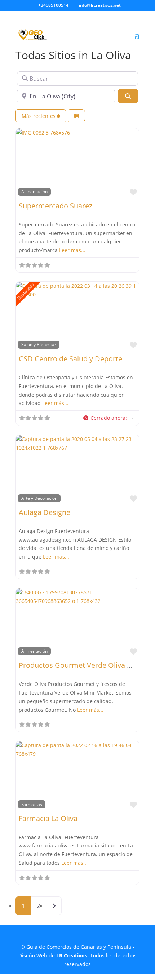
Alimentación (34, 191)
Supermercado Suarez (55, 206)
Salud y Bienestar (38, 344)
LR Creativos (71, 955)
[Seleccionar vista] (76, 116)
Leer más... (72, 250)
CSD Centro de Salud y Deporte (70, 358)
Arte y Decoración (39, 498)
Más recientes (39, 116)
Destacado (25, 291)
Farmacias (31, 804)
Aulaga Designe (44, 512)
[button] (108, 418)
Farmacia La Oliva (48, 818)
